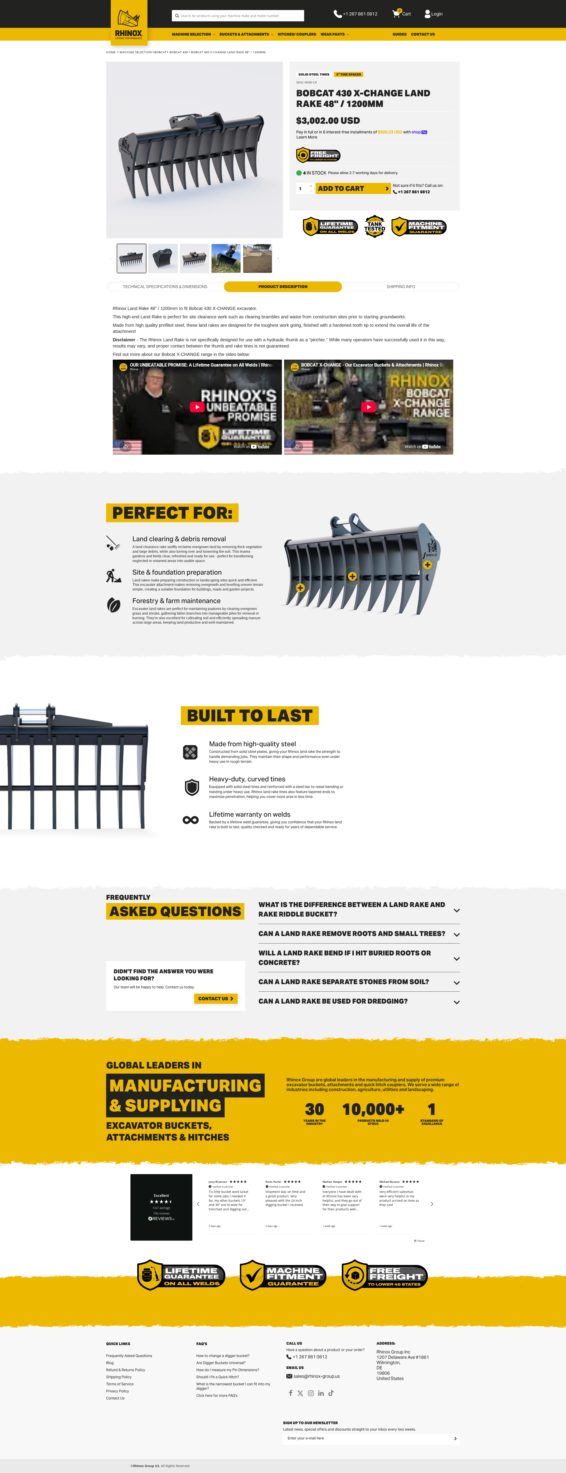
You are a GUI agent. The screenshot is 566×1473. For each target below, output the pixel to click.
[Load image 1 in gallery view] (131, 258)
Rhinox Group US (146, 1466)
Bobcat (160, 52)
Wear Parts (333, 34)
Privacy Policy (117, 1391)
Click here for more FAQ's (216, 1395)
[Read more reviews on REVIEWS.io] (161, 1219)
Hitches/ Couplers (297, 34)
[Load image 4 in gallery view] (226, 258)
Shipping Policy (119, 1377)
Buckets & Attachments (245, 34)
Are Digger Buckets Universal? (221, 1363)
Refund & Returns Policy (125, 1370)
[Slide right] (278, 258)
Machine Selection (192, 34)
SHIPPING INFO (401, 286)
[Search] (177, 15)
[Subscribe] (455, 1438)
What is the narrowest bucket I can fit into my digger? (233, 1386)
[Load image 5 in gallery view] (257, 258)
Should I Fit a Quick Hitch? (217, 1377)
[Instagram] (311, 1393)
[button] (300, 587)
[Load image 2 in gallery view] (163, 258)
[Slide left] (111, 258)
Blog (110, 1363)
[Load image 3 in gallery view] (194, 258)
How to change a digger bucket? (223, 1355)
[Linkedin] (321, 1393)
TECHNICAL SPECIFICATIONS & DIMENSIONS (165, 286)
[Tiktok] (331, 1393)
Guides (400, 34)
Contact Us (423, 34)
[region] (315, 1204)
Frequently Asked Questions (129, 1355)
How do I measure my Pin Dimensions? (227, 1370)
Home (111, 52)
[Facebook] (291, 1393)
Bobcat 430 (179, 52)
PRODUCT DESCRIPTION (283, 286)
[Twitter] (300, 1393)
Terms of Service (120, 1384)
